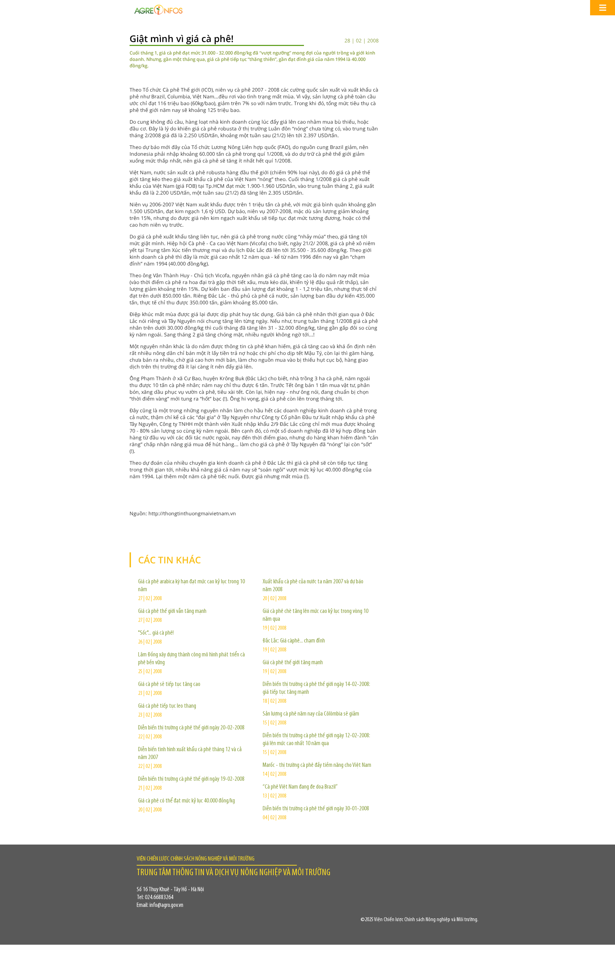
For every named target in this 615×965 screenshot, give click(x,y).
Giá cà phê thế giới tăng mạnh (293, 663)
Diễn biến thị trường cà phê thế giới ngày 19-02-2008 (191, 779)
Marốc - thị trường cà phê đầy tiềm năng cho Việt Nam (317, 765)
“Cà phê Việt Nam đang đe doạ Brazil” (300, 787)
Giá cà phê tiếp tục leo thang (167, 706)
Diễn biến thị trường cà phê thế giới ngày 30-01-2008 (316, 809)
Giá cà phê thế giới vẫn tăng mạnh (172, 611)
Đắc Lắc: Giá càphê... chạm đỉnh (294, 641)
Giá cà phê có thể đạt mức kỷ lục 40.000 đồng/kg (186, 801)
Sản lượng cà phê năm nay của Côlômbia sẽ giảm (311, 714)
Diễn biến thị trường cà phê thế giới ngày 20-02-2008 (191, 728)
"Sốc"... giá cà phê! (156, 633)
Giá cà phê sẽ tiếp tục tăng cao (169, 684)
